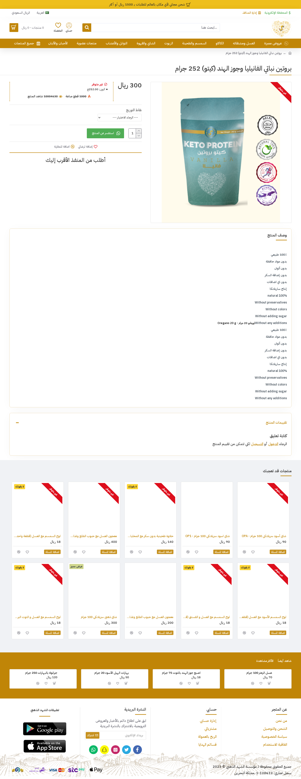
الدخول (273, 444)
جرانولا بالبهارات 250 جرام (41, 673)
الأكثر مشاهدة (264, 661)
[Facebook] (137, 749)
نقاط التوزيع (134, 110)
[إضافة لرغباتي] (253, 552)
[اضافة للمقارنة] (244, 552)
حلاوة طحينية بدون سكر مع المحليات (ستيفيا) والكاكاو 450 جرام (149, 536)
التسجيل (257, 444)
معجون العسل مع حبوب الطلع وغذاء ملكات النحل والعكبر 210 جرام (93, 536)
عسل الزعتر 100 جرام (259, 673)
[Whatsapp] (93, 749)
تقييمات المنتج (276, 422)
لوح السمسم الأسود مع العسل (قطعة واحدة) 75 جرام (262, 617)
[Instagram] (115, 749)
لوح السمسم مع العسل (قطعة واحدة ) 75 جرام (37, 536)
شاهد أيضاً (285, 661)
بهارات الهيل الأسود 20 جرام (111, 673)
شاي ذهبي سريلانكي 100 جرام (99, 617)
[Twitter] (126, 749)
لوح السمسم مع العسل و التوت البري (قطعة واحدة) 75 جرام (37, 617)
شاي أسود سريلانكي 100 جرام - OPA (264, 536)
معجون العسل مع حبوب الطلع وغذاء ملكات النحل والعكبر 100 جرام (149, 617)
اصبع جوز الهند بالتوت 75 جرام (181, 673)
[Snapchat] (104, 749)
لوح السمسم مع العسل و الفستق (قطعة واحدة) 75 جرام (206, 617)
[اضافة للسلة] (269, 683)
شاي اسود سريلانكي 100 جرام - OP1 (207, 536)
